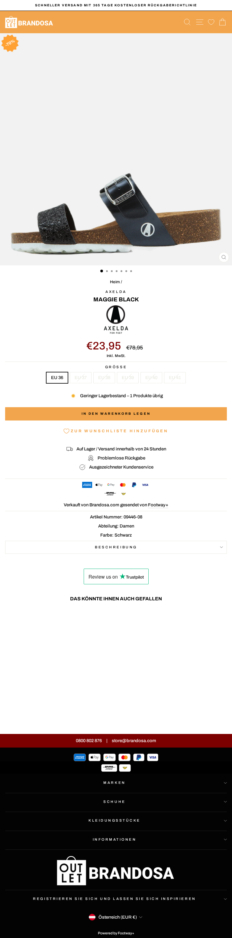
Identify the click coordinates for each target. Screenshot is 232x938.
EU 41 (175, 377)
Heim (115, 282)
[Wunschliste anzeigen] (211, 22)
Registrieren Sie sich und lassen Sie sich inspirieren (114, 899)
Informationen (115, 839)
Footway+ (158, 504)
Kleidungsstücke (114, 820)
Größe (116, 367)
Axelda (115, 292)
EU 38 (104, 377)
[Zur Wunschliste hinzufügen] (83, 617)
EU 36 (57, 377)
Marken (114, 782)
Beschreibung (116, 547)
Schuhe (114, 801)
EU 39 (128, 377)
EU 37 (81, 377)
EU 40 (151, 377)
